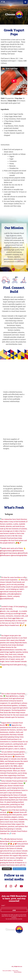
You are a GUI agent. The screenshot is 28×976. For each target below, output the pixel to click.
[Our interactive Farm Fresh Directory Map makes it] (14, 532)
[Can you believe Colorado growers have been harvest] (14, 765)
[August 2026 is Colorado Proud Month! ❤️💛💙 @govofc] (14, 736)
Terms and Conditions (7, 970)
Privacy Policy (15, 970)
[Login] (1, 1)
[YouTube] (21, 886)
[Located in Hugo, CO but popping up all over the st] (14, 619)
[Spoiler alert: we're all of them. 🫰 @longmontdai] (14, 561)
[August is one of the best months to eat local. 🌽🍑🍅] (14, 823)
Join (14, 910)
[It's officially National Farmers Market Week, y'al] (14, 852)
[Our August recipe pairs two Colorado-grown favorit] (14, 648)
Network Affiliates (18, 972)
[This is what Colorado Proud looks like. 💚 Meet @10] (14, 707)
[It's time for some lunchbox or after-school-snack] (14, 590)
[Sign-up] (4, 1)
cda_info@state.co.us (17, 966)
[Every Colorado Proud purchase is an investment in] (14, 794)
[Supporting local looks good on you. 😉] (14, 677)
